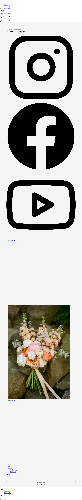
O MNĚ (3, 1)
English (9, 475)
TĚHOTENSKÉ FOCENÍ (13, 470)
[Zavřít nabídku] (0, 487)
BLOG (3, 10)
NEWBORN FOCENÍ (7, 5)
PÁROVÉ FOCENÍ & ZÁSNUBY (8, 4)
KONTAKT (3, 11)
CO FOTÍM (9, 468)
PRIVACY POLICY (41, 485)
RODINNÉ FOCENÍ (7, 6)
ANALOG (3, 9)
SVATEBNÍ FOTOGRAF (7, 3)
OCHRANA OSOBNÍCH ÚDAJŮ (41, 484)
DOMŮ (9, 466)
